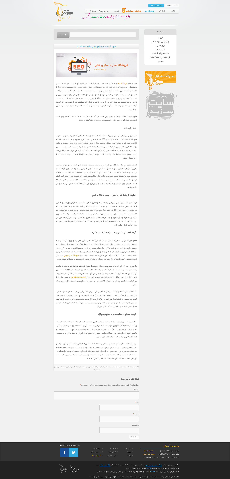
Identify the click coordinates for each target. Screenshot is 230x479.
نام (137, 402)
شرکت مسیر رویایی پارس (153, 465)
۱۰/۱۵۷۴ (152, 471)
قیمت (116, 11)
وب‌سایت (135, 425)
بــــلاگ (129, 452)
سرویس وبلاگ (95, 452)
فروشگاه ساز (149, 11)
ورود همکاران (111, 455)
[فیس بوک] (64, 452)
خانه (173, 11)
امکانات (162, 11)
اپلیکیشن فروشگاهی (133, 11)
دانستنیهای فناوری (160, 53)
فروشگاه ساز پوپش (60, 367)
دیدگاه (136, 389)
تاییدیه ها (160, 49)
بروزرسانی (160, 45)
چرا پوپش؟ (103, 11)
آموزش (160, 37)
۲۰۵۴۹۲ (149, 468)
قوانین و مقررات (105, 465)
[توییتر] (73, 452)
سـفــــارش (113, 448)
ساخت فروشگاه (122, 367)
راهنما (169, 6)
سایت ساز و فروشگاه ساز (160, 57)
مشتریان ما (91, 11)
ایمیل (136, 414)
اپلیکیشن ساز (96, 455)
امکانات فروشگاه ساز (78, 277)
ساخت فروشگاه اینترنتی (108, 367)
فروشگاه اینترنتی (94, 367)
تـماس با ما (112, 452)
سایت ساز (127, 448)
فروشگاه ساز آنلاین (73, 367)
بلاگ (175, 6)
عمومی (160, 61)
